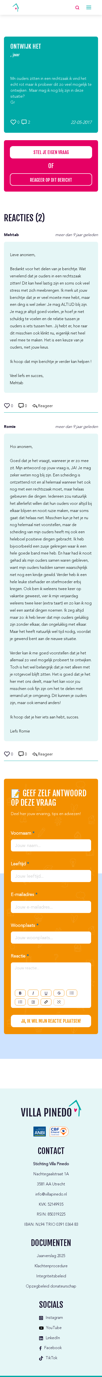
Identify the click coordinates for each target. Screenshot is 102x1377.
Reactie (20, 956)
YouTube (54, 1328)
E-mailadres (24, 894)
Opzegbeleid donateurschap (51, 1286)
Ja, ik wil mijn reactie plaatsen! (51, 1021)
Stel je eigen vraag (51, 152)
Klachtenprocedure (51, 1266)
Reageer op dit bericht (51, 180)
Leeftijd (20, 864)
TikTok (51, 1358)
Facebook (53, 1348)
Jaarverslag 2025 (51, 1256)
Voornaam (22, 833)
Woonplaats (24, 925)
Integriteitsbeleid (51, 1276)
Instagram (54, 1318)
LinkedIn (53, 1338)
